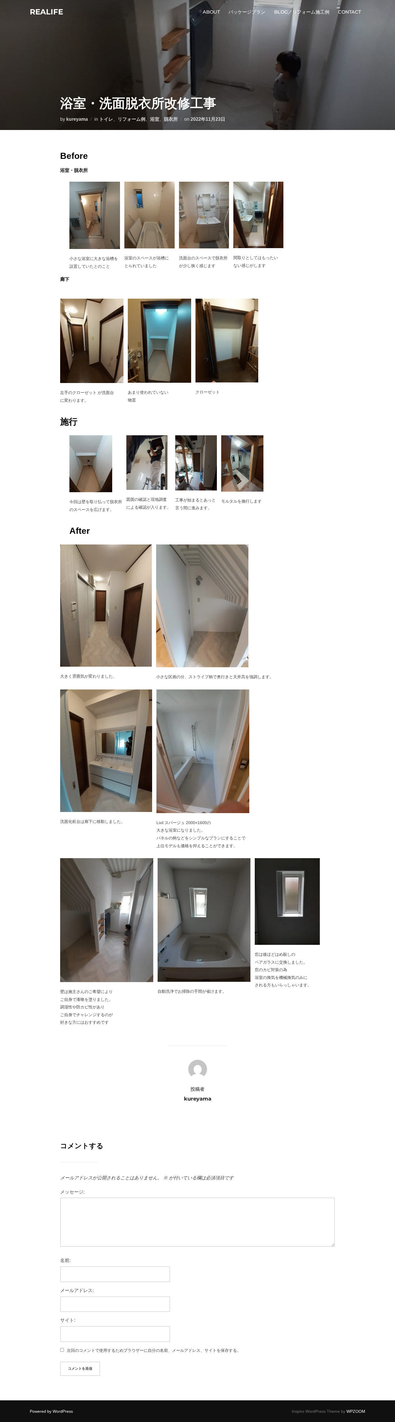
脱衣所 (171, 119)
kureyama (77, 119)
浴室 (154, 119)
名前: (65, 1260)
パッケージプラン (246, 12)
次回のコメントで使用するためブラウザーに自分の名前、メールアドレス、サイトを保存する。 (154, 1350)
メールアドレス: (77, 1290)
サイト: (67, 1320)
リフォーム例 (131, 119)
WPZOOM (355, 1411)
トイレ (106, 119)
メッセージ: (72, 1191)
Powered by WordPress (51, 1411)
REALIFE (46, 11)
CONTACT (349, 12)
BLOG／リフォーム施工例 (301, 12)
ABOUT (211, 12)
